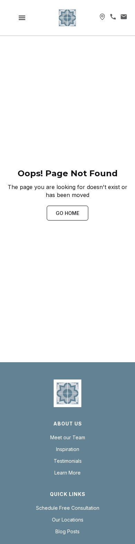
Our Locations (67, 520)
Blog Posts (67, 531)
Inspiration (67, 449)
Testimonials (68, 461)
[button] (22, 17)
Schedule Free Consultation (67, 508)
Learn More (67, 473)
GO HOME (67, 213)
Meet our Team (67, 437)
